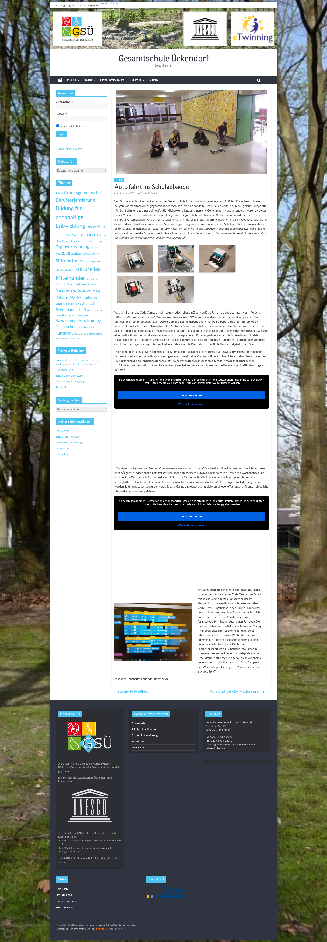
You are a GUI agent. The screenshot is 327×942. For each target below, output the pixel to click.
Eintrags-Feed (64, 894)
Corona (92, 234)
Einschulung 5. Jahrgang (70, 381)
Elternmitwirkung (92, 241)
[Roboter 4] (217, 258)
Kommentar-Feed (66, 900)
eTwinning (79, 246)
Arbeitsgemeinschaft (84, 192)
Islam (58, 270)
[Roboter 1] (135, 258)
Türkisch (63, 333)
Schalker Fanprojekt (67, 303)
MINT (119, 179)
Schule (71, 80)
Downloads (62, 430)
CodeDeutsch (74, 235)
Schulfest (87, 303)
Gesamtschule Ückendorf (163, 58)
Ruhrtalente (86, 297)
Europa (94, 247)
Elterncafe (76, 241)
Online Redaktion (149, 193)
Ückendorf (76, 338)
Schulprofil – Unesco (68, 436)
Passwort (61, 113)
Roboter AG (65, 297)
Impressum (62, 448)
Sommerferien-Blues (131, 691)
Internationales (112, 80)
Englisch (62, 246)
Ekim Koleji (62, 241)
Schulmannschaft (71, 309)
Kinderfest (67, 270)
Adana (59, 193)
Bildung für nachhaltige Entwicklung (70, 217)
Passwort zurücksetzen (69, 148)
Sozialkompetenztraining (78, 320)
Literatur (61, 284)
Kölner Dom (91, 279)
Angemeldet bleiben (71, 125)
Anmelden (62, 888)
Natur (88, 80)
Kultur (136, 80)
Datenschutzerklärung (69, 442)
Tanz (80, 327)
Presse (60, 290)
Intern (153, 80)
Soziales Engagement (77, 314)
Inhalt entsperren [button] (191, 395)
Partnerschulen (88, 284)
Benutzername (64, 101)
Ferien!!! (61, 387)
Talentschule (66, 326)
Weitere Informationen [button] (191, 404)
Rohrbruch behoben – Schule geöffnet (239, 691)
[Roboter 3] (135, 290)
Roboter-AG (88, 290)
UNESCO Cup (80, 333)
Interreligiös (91, 261)
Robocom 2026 (65, 369)
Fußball (63, 253)
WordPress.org (64, 906)
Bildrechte (62, 454)
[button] (8, 933)
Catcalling (92, 226)
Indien (78, 260)
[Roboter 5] (176, 258)
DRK (104, 235)
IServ (100, 261)
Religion (71, 290)
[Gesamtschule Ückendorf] (163, 28)
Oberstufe (73, 284)
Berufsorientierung (75, 200)
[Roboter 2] (176, 290)
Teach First (90, 327)
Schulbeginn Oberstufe (113, 5)
